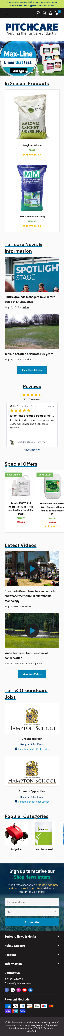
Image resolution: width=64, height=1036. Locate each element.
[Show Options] (56, 912)
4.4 (39, 225)
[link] (32, 442)
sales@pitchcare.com (19, 983)
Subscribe (32, 922)
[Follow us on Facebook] (7, 990)
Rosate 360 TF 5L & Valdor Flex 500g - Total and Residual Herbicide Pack (20, 508)
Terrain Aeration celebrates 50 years (29, 354)
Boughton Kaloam (32, 145)
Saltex (26, 307)
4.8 (39, 154)
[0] (57, 13)
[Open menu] (6, 13)
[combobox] (31, 912)
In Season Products (27, 84)
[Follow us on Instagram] (18, 990)
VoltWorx (26, 606)
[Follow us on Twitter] (13, 990)
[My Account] (50, 13)
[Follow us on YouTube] (24, 990)
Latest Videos (21, 545)
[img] (24, 154)
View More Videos (32, 673)
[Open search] (38, 13)
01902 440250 (15, 979)
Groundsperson (32, 738)
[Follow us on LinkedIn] (30, 990)
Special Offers (21, 464)
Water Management (32, 663)
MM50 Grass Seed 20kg (32, 216)
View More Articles (32, 369)
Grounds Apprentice (32, 791)
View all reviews (32, 449)
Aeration (27, 359)
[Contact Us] (44, 13)
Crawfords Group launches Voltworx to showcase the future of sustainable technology (30, 596)
